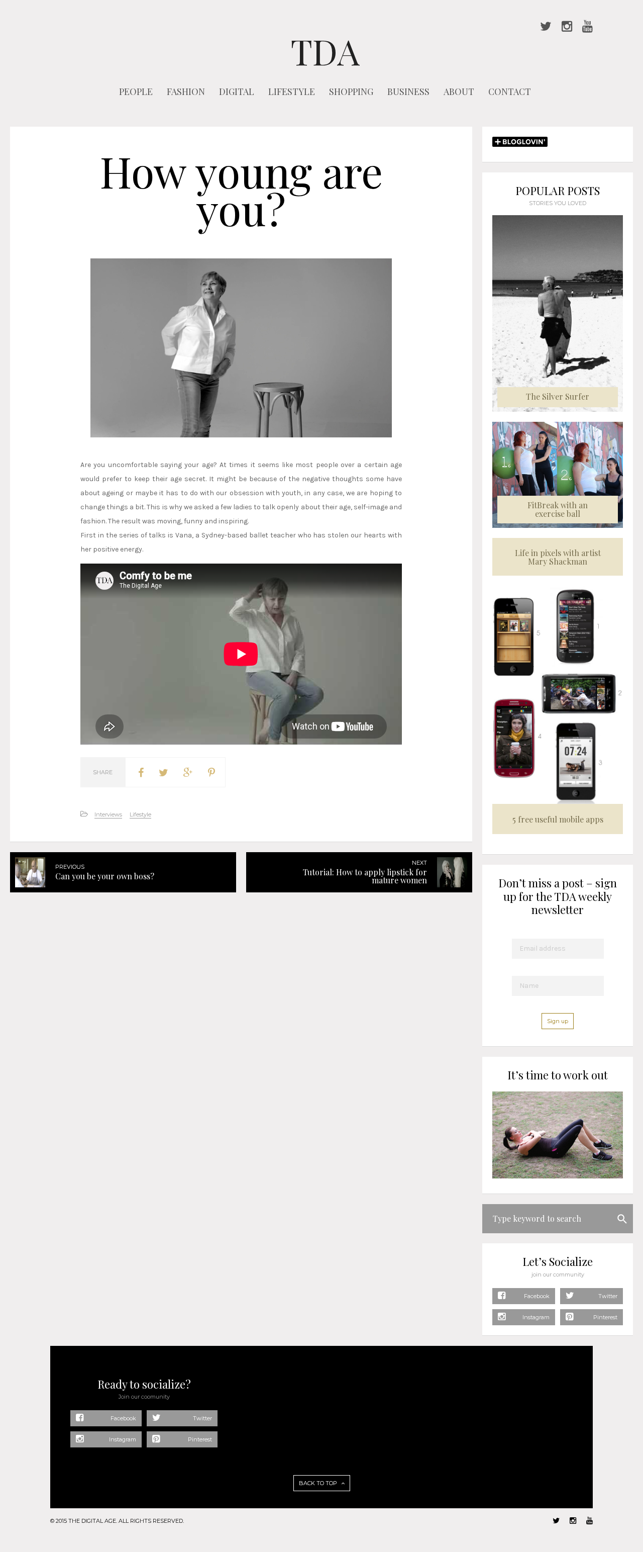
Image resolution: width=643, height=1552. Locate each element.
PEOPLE (136, 91)
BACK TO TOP (319, 1483)
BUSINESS (408, 91)
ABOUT (459, 91)
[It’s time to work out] (557, 1176)
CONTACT (509, 91)
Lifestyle (140, 814)
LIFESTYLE (291, 91)
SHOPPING (351, 91)
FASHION (186, 91)
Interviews (108, 814)
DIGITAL (236, 91)
